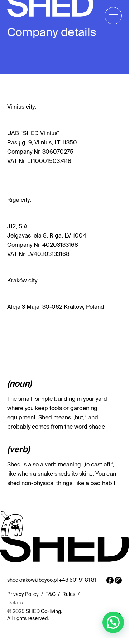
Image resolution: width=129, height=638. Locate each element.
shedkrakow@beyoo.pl (32, 580)
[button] (113, 622)
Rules (68, 594)
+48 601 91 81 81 (77, 580)
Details (15, 603)
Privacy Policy (23, 594)
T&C (51, 594)
